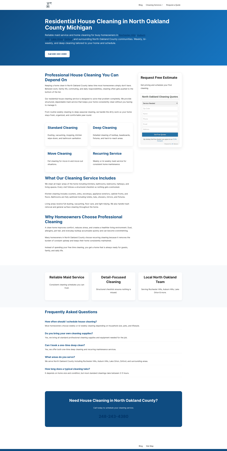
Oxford (68, 39)
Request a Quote (173, 5)
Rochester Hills (127, 35)
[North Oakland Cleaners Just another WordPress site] (49, 5)
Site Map (149, 446)
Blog (141, 5)
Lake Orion (57, 39)
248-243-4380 (113, 416)
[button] (162, 4)
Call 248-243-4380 (57, 54)
